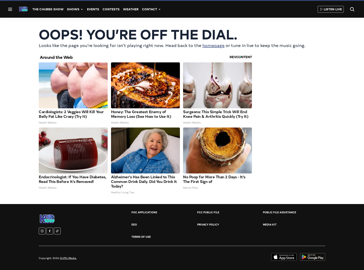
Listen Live (333, 9)
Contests (111, 9)
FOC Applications (144, 212)
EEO (134, 224)
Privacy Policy (208, 224)
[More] (82, 9)
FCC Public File (208, 212)
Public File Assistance (279, 212)
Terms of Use (141, 236)
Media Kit (270, 224)
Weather (131, 9)
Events (93, 9)
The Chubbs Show (48, 9)
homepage (213, 45)
